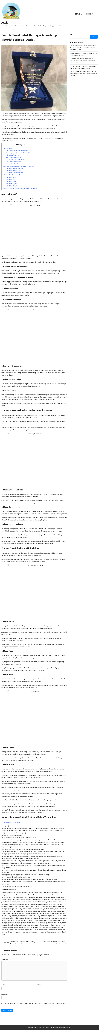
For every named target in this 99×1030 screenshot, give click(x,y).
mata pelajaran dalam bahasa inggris (27, 906)
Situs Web (4, 994)
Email (38, 985)
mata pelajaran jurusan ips (53, 909)
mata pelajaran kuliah (22, 911)
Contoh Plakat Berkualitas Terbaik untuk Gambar (18, 166)
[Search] (96, 13)
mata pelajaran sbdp (25, 916)
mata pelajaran (22, 902)
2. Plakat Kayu (10, 179)
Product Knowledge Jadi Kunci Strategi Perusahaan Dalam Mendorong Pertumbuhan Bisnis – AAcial (83, 61)
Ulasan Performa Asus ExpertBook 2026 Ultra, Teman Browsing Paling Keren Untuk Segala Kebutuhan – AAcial (83, 48)
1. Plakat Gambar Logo (13, 170)
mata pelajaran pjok (31, 913)
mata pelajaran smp (57, 920)
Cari (71, 34)
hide (23, 145)
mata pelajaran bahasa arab (37, 902)
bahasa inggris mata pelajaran (36, 892)
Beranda (78, 14)
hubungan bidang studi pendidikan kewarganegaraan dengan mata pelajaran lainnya (38, 899)
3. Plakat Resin (10, 181)
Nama (3, 985)
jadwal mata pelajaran (8, 902)
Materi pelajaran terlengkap (10, 822)
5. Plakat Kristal (11, 186)
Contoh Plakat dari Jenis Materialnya (14, 175)
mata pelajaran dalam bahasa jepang (52, 906)
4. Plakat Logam (11, 184)
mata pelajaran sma (25, 918)
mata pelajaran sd (39, 916)
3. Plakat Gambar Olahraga (14, 173)
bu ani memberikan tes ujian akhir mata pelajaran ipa (26, 895)
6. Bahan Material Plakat (13, 162)
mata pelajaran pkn (45, 913)
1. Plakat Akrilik (10, 177)
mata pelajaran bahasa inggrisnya (40, 904)
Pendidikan (88, 14)
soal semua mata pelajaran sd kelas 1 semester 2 (31, 930)
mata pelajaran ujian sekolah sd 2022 (27, 923)
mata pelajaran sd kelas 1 (53, 916)
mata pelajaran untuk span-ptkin (50, 923)
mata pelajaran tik (7, 923)
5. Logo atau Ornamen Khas (14, 159)
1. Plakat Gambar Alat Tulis (14, 168)
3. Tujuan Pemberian (12, 155)
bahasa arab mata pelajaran (16, 892)
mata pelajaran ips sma (35, 909)
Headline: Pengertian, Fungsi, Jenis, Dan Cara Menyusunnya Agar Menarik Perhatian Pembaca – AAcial (83, 74)
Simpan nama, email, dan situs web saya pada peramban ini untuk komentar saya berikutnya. (34, 1003)
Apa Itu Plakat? (8, 148)
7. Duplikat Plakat (11, 164)
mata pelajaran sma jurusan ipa (42, 918)
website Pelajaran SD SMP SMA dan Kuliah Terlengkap (20, 188)
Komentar (5, 959)
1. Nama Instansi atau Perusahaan (16, 151)
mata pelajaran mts (17, 913)
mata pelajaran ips (21, 909)
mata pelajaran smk (43, 920)
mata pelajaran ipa (7, 909)
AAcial (5, 22)
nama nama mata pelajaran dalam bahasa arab (42, 925)
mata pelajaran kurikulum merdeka (42, 911)
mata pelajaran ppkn (10, 916)
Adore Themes (65, 1027)
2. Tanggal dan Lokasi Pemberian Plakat (18, 153)
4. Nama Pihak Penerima (13, 157)
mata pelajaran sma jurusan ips (25, 920)
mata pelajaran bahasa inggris (19, 904)
